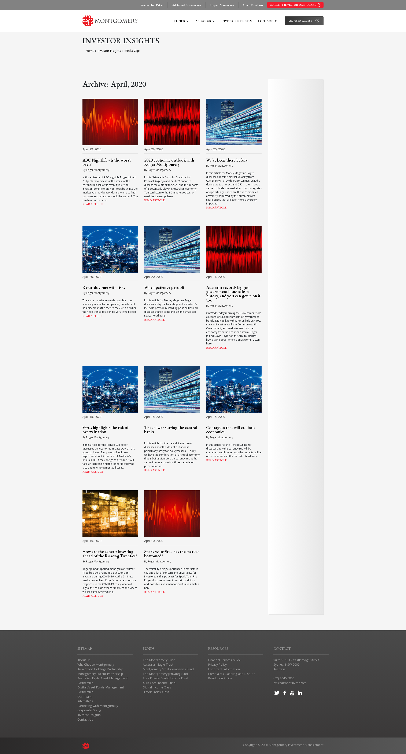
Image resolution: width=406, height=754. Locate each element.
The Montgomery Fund (159, 660)
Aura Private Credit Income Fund (165, 678)
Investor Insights (236, 21)
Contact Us (267, 21)
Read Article (92, 204)
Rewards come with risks (103, 287)
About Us (203, 21)
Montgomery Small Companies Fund (168, 669)
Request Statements (222, 5)
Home (90, 51)
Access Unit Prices (152, 5)
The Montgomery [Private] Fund (165, 674)
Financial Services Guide (224, 660)
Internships (85, 701)
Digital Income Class (157, 687)
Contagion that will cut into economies (230, 430)
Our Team (84, 697)
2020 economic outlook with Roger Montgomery (169, 162)
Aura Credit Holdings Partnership (100, 669)
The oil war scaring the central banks (170, 430)
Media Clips (132, 51)
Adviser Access (300, 20)
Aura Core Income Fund (159, 683)
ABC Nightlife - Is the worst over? (106, 162)
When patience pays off (164, 287)
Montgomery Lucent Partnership (100, 674)
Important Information (224, 669)
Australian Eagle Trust (158, 664)
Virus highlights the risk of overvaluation (105, 430)
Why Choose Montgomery (95, 664)
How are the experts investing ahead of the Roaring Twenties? (109, 554)
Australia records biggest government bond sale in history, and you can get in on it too (233, 294)
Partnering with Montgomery (97, 706)
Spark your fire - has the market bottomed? (171, 554)
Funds (179, 21)
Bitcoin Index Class (156, 692)
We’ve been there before (227, 160)
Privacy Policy (217, 664)
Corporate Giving (89, 710)
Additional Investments (186, 5)
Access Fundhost (253, 5)
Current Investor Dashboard (293, 5)
